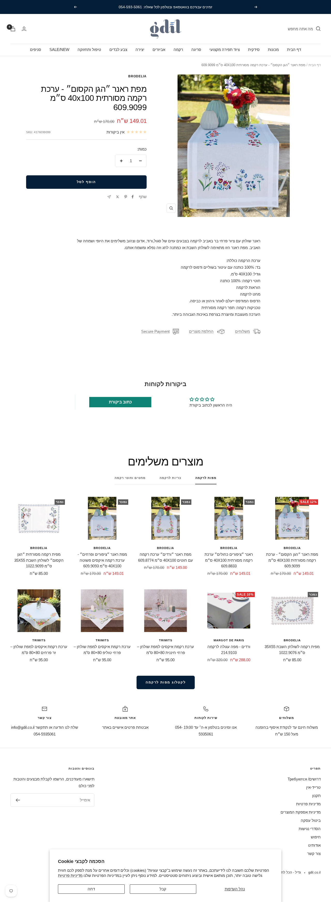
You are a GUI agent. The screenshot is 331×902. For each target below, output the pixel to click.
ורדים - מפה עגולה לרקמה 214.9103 (228, 649)
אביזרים (159, 49)
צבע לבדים (118, 49)
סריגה (196, 49)
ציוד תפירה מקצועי (224, 49)
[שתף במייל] (109, 197)
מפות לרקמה (205, 478)
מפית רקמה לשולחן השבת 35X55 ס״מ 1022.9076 (292, 649)
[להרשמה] (18, 800)
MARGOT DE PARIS (229, 640)
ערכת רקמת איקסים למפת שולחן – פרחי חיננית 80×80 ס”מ (165, 649)
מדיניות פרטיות (70, 875)
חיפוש (316, 837)
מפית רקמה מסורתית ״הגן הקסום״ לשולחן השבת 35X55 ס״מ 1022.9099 (39, 560)
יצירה (140, 49)
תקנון (316, 795)
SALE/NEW (59, 49)
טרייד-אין (313, 787)
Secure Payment (155, 331)
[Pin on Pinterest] (125, 197)
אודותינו (314, 845)
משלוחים (242, 331)
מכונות (273, 49)
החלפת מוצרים (201, 331)
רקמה (178, 49)
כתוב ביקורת (120, 402)
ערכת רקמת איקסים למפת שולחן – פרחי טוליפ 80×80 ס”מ (102, 649)
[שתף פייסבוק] (133, 197)
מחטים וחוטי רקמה (130, 478)
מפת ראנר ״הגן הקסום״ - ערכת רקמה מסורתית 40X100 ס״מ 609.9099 (292, 560)
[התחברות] (24, 29)
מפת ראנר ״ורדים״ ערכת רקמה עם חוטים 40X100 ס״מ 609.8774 (165, 557)
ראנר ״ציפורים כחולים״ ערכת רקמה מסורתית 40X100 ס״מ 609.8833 (229, 560)
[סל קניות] (13, 28)
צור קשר (314, 853)
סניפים (35, 49)
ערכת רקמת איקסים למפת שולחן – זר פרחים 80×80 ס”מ (38, 649)
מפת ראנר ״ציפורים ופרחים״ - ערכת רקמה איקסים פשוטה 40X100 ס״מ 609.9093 (102, 560)
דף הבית (294, 49)
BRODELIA (137, 76)
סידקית (254, 49)
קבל (163, 889)
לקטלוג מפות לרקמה (166, 682)
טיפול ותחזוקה (89, 49)
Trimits (165, 640)
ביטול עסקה (311, 820)
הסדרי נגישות (310, 828)
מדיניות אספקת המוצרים (301, 812)
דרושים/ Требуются (304, 779)
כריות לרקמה (170, 478)
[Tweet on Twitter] (117, 197)
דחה (91, 889)
